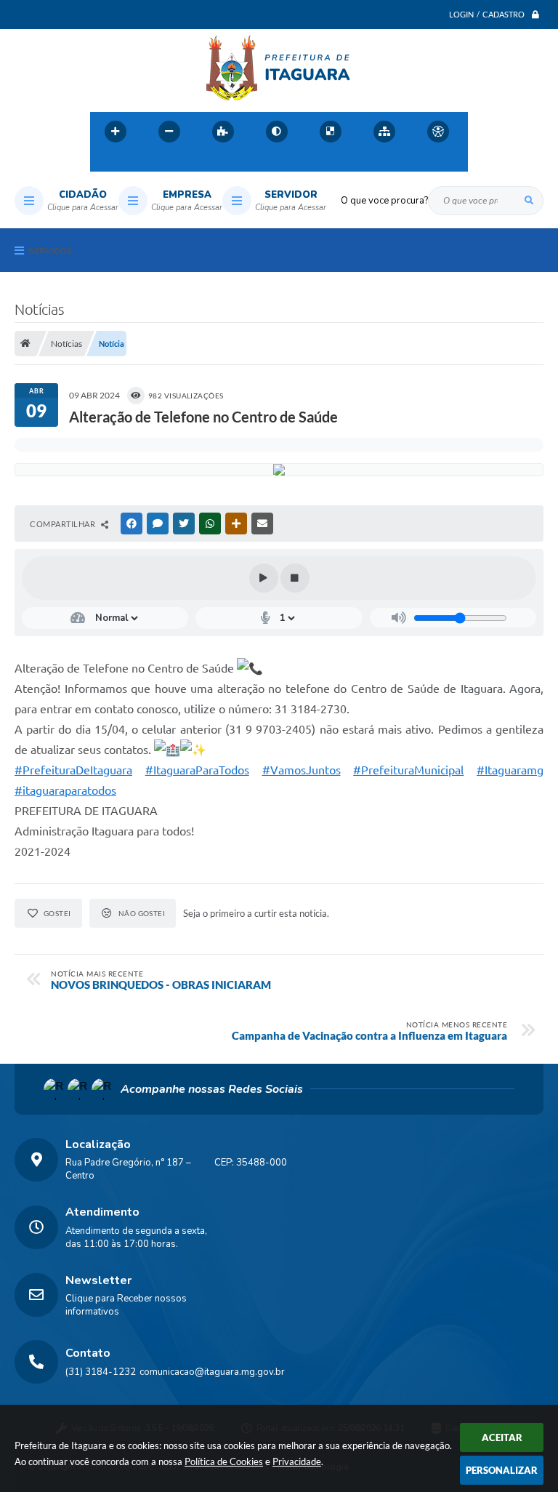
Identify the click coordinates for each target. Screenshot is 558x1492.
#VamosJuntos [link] (301, 770)
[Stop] (295, 578)
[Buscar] (528, 200)
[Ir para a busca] (168, 163)
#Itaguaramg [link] (510, 770)
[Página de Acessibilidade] (438, 131)
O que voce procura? (384, 200)
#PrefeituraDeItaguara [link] (73, 770)
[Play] (263, 578)
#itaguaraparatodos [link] (65, 790)
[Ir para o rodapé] (200, 163)
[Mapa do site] (384, 131)
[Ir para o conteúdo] (104, 163)
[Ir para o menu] (136, 163)
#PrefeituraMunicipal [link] (408, 770)
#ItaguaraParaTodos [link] (197, 770)
